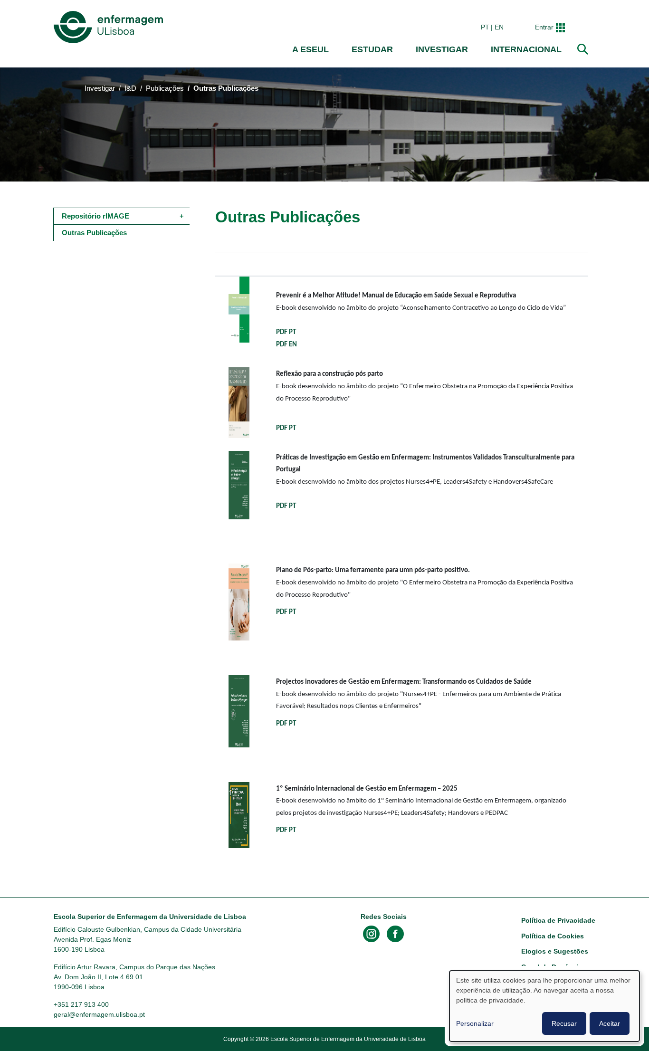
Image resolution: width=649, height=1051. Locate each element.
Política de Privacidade (558, 920)
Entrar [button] (544, 27)
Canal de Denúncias (553, 967)
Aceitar (609, 1023)
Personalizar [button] (475, 1023)
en (499, 27)
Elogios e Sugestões (554, 951)
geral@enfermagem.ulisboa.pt (99, 1014)
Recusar (564, 1023)
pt (485, 27)
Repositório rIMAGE (95, 216)
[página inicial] (110, 27)
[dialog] (544, 1006)
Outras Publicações (94, 233)
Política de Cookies (552, 936)
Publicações (165, 88)
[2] (239, 309)
